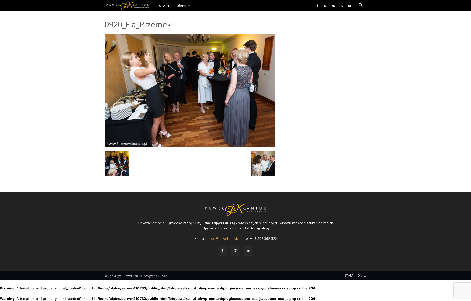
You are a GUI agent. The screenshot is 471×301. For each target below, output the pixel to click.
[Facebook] (317, 5)
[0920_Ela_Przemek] (190, 146)
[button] (360, 6)
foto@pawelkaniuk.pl (225, 238)
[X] (341, 5)
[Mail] (333, 5)
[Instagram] (325, 5)
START (164, 5)
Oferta (181, 5)
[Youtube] (349, 5)
